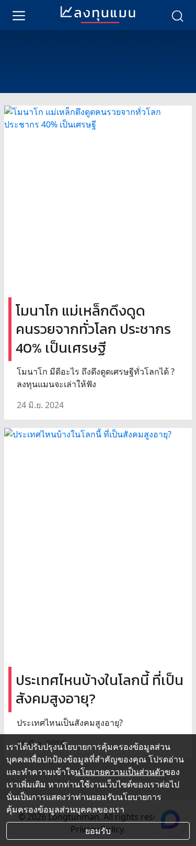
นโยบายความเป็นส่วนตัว (120, 772)
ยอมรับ (98, 831)
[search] (177, 15)
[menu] (18, 15)
